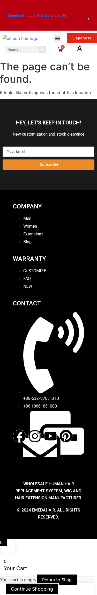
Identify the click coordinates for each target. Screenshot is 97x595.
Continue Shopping (32, 589)
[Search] (42, 49)
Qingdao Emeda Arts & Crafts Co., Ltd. (37, 15)
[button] (58, 38)
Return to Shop (57, 579)
